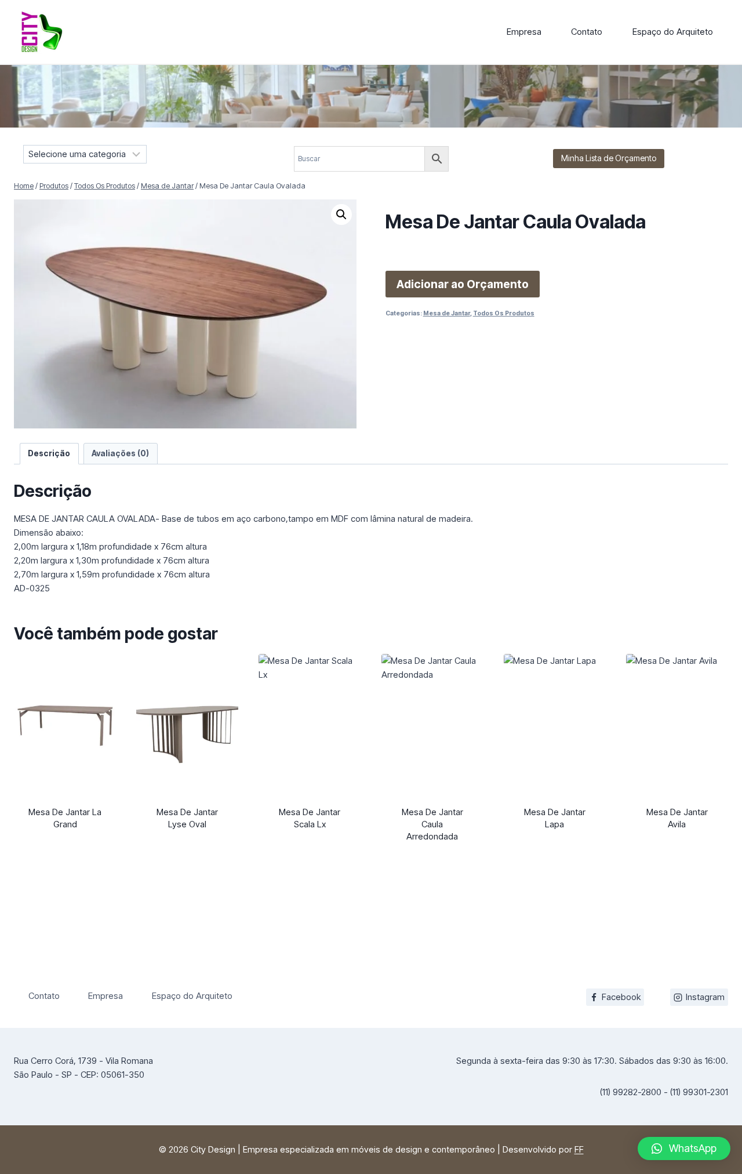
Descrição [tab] (49, 453)
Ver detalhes (65, 845)
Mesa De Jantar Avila (677, 818)
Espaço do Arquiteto (672, 31)
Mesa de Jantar (446, 313)
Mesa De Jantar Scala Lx (309, 818)
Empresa (524, 31)
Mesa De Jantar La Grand (64, 818)
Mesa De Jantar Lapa (554, 818)
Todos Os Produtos (503, 313)
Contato (586, 31)
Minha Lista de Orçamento (608, 158)
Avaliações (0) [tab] (120, 453)
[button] (341, 214)
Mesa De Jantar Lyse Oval (187, 818)
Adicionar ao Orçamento (463, 284)
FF (579, 1149)
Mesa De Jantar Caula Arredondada (432, 824)
